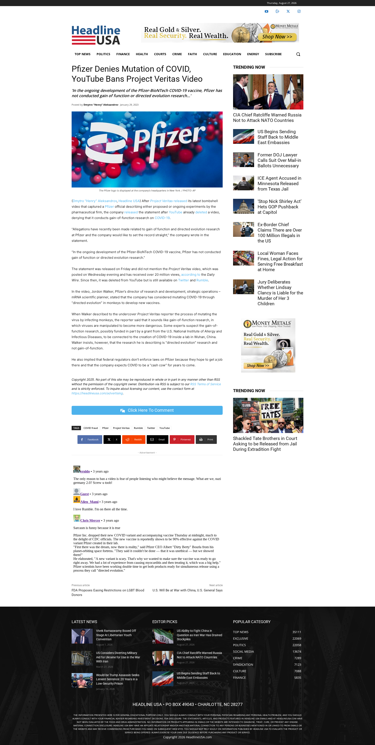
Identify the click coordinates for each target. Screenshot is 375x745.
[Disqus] (147, 518)
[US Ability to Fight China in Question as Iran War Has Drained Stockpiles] (162, 636)
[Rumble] (277, 11)
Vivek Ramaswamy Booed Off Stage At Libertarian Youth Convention (116, 635)
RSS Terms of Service (205, 384)
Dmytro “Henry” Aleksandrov (95, 201)
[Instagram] (299, 11)
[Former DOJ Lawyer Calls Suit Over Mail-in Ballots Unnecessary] (243, 159)
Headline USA (129, 201)
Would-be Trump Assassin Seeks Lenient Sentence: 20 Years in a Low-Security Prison (117, 679)
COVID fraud (91, 428)
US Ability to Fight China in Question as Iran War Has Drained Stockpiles (199, 635)
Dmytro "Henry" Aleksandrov (101, 104)
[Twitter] (288, 11)
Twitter (183, 280)
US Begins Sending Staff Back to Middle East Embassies (278, 137)
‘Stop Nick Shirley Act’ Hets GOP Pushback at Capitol (279, 207)
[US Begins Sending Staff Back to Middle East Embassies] (243, 136)
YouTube (175, 212)
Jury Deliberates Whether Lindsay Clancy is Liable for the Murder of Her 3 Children (280, 292)
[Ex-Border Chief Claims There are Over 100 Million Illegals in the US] (243, 229)
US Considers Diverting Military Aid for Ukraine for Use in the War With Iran (118, 657)
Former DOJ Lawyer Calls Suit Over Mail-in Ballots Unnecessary (279, 160)
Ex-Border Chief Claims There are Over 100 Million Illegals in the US (280, 233)
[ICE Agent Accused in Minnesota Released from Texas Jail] (243, 183)
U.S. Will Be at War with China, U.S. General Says (188, 590)
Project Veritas (121, 428)
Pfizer (109, 206)
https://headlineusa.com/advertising (97, 393)
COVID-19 (162, 218)
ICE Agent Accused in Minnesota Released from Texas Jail (279, 184)
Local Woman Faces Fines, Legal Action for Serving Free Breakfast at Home (280, 261)
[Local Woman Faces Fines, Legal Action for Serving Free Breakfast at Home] (243, 258)
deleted (201, 212)
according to (190, 274)
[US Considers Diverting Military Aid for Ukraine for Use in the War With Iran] (82, 658)
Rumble (202, 280)
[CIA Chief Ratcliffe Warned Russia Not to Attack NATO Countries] (268, 92)
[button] (298, 54)
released (180, 201)
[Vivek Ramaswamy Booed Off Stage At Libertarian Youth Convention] (82, 636)
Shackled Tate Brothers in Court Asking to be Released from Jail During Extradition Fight (265, 444)
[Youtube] (266, 11)
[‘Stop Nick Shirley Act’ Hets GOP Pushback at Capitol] (243, 206)
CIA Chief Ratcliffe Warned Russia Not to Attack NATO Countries (267, 117)
